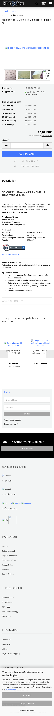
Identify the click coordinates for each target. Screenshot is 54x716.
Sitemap (5, 570)
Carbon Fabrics (8, 598)
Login (27, 414)
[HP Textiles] (12, 3)
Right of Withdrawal (9, 556)
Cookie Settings (8, 574)
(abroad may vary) (31, 94)
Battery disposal (8, 551)
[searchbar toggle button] (36, 3)
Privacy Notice (10, 690)
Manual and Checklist (10, 255)
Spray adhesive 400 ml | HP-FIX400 (13, 351)
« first (5, 11)
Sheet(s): (5, 140)
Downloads (6, 616)
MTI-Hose (6, 607)
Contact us (6, 640)
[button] (6, 145)
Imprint (5, 546)
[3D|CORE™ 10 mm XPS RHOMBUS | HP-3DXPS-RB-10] (27, 48)
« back (13, 11)
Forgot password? (11, 424)
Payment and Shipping (11, 654)
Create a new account (12, 420)
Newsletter (6, 644)
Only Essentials (27, 703)
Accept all (27, 695)
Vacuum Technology (10, 612)
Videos (4, 649)
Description (9, 180)
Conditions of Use (9, 560)
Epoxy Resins (7, 602)
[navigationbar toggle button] (50, 3)
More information (27, 710)
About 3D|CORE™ (12, 301)
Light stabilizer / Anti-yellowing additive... (40, 351)
